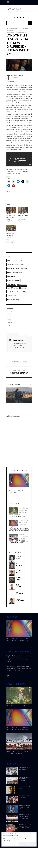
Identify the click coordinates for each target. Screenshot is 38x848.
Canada (25, 507)
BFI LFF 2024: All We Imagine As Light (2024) (24, 806)
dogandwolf (10, 268)
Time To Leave (11, 296)
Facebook (9, 311)
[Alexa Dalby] (12, 558)
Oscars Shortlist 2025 (24, 787)
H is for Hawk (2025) (14, 405)
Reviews (9, 32)
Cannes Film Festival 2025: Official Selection (25, 778)
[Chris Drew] (12, 579)
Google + (9, 319)
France (9, 272)
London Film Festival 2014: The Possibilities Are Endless (19, 372)
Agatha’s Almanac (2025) (17, 516)
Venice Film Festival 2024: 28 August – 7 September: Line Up (25, 825)
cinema (22, 264)
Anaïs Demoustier (12, 264)
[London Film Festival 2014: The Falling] (11, 228)
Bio (13, 335)
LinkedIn (9, 322)
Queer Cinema (21, 284)
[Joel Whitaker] (12, 601)
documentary (23, 510)
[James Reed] (12, 572)
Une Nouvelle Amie (13, 299)
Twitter (9, 314)
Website (16, 347)
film (17, 268)
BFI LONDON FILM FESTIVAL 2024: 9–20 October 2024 (24, 816)
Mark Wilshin (11, 284)
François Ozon (17, 272)
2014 (8, 261)
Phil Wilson (22, 512)
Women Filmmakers (14, 514)
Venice (26, 536)
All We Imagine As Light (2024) (24, 796)
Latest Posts (25, 335)
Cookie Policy (6, 840)
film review (24, 268)
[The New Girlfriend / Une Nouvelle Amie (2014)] (11, 210)
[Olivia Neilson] (12, 594)
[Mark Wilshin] (12, 565)
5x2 (13, 261)
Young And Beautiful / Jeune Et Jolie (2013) (23, 215)
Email (8, 325)
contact (19, 670)
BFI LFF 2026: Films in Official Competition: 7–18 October (19, 529)
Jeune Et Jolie (11, 276)
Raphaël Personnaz (13, 288)
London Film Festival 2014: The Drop (19, 362)
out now (21, 534)
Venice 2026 (22, 538)
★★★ (21, 507)
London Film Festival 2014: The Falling (10, 233)
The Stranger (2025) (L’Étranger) (25, 768)
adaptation (19, 261)
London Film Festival (13, 280)
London (21, 524)
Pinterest (9, 317)
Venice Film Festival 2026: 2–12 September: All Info (19, 489)
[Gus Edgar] (12, 586)
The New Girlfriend (23, 292)
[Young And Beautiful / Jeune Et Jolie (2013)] (23, 210)
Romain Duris (11, 292)
